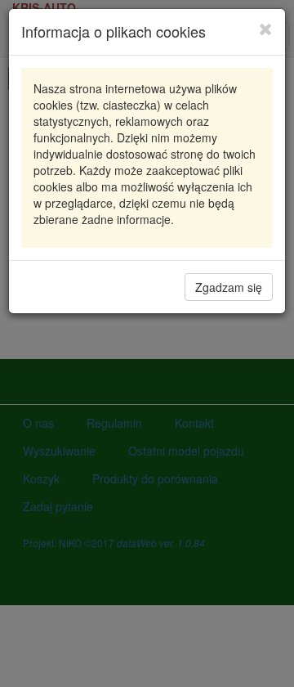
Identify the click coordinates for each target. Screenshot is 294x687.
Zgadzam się (228, 287)
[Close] (266, 29)
